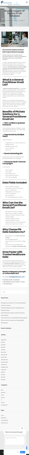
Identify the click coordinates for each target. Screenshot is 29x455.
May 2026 (3, 347)
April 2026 (3, 349)
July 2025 (3, 372)
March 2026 (3, 352)
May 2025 (3, 377)
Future (13, 281)
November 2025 (4, 362)
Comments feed (4, 420)
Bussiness (9, 281)
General (17, 281)
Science (23, 281)
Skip (18, 452)
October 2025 (4, 364)
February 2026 (4, 354)
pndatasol (17, 279)
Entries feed (3, 417)
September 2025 (4, 367)
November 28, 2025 (8, 279)
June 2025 (3, 374)
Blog (5, 281)
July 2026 (3, 342)
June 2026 (3, 344)
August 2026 (3, 339)
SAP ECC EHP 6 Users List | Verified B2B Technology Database (14, 317)
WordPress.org (4, 422)
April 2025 (3, 379)
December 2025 (4, 359)
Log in (2, 415)
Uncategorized (4, 405)
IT (20, 281)
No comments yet (8, 283)
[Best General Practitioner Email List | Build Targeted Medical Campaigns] (15, 40)
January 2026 (4, 357)
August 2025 (3, 369)
